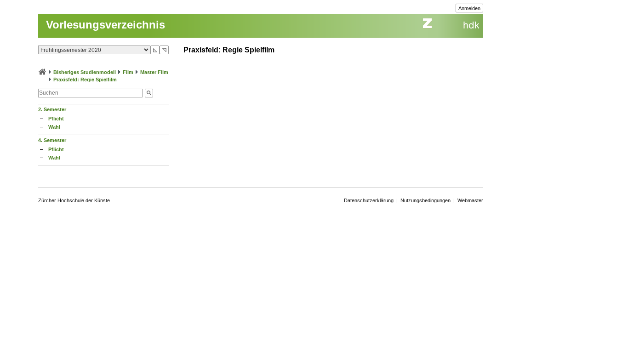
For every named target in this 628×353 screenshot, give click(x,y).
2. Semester (52, 109)
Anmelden (469, 8)
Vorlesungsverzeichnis (105, 24)
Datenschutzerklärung (369, 200)
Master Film (154, 72)
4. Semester (52, 140)
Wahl (54, 127)
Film (128, 72)
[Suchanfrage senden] (149, 93)
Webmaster (470, 200)
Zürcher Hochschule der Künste (74, 200)
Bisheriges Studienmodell (84, 72)
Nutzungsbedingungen (425, 200)
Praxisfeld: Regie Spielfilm (85, 79)
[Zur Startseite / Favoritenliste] (42, 72)
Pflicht (56, 118)
